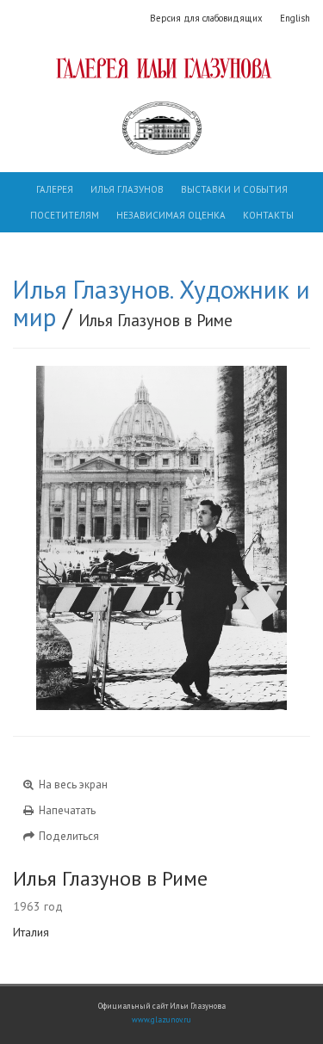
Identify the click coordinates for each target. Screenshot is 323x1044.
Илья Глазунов (127, 189)
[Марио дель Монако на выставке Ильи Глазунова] (87, 538)
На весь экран (72, 784)
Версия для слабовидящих (206, 18)
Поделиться (67, 836)
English (295, 18)
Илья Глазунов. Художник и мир (161, 303)
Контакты (268, 215)
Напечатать (66, 810)
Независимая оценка (171, 215)
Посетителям (64, 215)
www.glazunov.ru (161, 1020)
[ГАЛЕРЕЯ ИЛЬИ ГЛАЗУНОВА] (161, 68)
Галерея (54, 189)
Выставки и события (234, 189)
